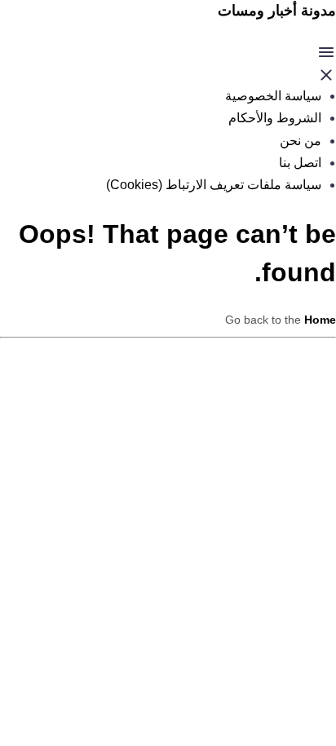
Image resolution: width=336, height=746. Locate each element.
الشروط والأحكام (274, 118)
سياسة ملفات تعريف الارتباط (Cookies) (213, 185)
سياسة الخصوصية (273, 96)
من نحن (300, 141)
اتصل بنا (300, 163)
